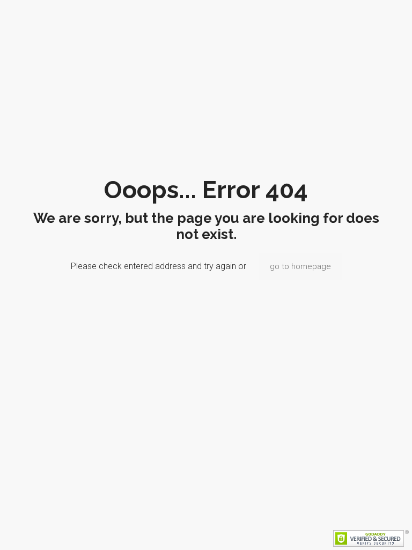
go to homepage (300, 266)
